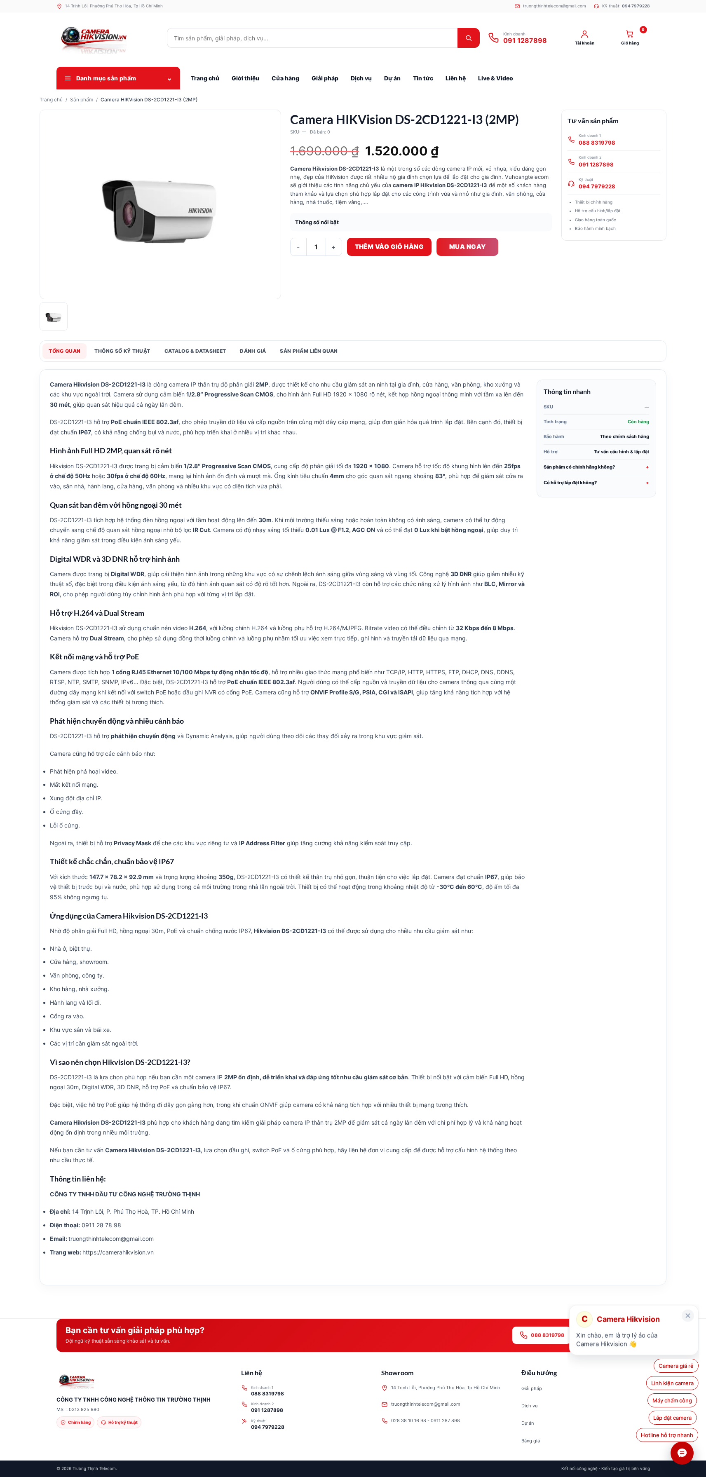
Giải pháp (531, 1388)
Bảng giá (530, 1441)
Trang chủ (51, 99)
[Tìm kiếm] (468, 38)
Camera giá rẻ (676, 1365)
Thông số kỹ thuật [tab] (122, 351)
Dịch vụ (529, 1406)
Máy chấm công (674, 1400)
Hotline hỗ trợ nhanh (667, 1435)
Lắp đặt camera (674, 1417)
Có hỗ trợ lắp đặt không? (570, 482)
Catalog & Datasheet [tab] (195, 351)
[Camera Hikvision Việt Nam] (107, 38)
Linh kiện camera (672, 1383)
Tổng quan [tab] (64, 351)
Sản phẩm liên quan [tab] (309, 351)
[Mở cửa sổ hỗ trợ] (682, 1453)
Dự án (527, 1423)
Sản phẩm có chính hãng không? (579, 467)
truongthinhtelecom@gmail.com (425, 1404)
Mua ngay (467, 247)
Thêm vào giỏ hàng (389, 247)
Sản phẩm (81, 99)
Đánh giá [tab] (253, 351)
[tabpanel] (353, 827)
